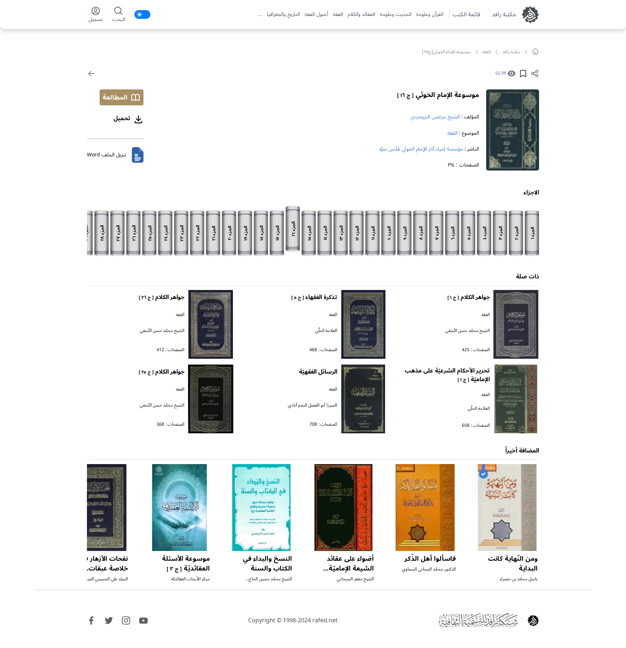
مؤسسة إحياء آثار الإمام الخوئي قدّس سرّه (421, 149)
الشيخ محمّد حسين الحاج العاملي (270, 582)
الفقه (338, 14)
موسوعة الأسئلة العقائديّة (186, 563)
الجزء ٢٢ (198, 233)
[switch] (142, 14)
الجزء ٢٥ (150, 233)
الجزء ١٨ (261, 233)
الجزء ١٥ (309, 233)
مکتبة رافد (504, 14)
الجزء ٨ (421, 233)
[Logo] (533, 620)
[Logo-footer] (478, 620)
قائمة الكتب (466, 14)
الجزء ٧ (437, 233)
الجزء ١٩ (245, 233)
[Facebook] (91, 620)
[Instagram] (126, 620)
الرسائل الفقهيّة (318, 372)
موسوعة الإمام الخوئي (438, 95)
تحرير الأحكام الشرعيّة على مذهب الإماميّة (447, 375)
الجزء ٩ (405, 233)
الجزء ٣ (500, 233)
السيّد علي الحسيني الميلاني (104, 579)
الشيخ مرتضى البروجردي (435, 116)
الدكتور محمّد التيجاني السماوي (429, 569)
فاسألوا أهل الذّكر (430, 558)
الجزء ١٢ (357, 233)
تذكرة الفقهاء (314, 297)
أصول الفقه (316, 14)
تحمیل (121, 118)
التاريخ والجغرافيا (283, 14)
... (260, 14)
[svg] (535, 51)
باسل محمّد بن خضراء (519, 579)
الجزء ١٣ (341, 233)
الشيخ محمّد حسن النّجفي (467, 330)
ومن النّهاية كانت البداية (513, 563)
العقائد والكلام (361, 14)
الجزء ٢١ (213, 233)
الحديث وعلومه (396, 14)
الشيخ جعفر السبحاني (355, 579)
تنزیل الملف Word (106, 155)
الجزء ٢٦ (134, 233)
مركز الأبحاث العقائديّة (190, 579)
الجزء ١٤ (325, 233)
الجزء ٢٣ (182, 233)
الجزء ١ (532, 233)
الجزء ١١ (373, 233)
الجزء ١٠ (389, 233)
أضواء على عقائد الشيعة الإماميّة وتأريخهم (350, 568)
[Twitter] (108, 620)
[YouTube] (143, 620)
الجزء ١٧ (277, 233)
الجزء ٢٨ (102, 233)
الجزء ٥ (468, 233)
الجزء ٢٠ (229, 233)
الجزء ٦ (453, 233)
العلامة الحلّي (326, 330)
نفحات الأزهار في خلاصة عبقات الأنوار (103, 568)
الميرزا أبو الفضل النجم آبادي (312, 405)
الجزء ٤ (484, 233)
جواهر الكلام (468, 297)
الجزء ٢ (516, 233)
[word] (137, 155)
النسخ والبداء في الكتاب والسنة (267, 563)
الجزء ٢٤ (166, 233)
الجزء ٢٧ (118, 233)
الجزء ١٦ (293, 229)
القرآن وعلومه (429, 14)
